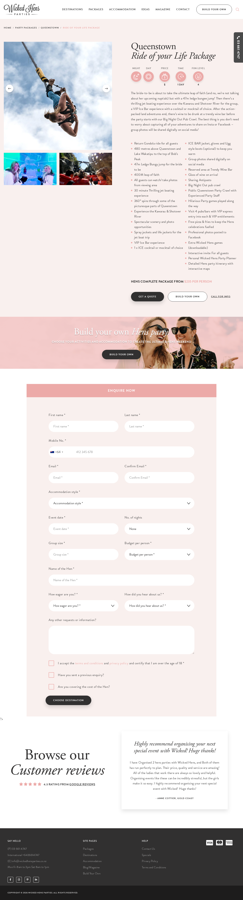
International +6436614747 (23, 855)
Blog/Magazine (91, 867)
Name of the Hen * (61, 568)
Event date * (57, 517)
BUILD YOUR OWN (121, 354)
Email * (53, 466)
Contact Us (148, 849)
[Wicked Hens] (22, 9)
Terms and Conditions (154, 867)
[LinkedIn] (36, 880)
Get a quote (147, 297)
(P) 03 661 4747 (17, 849)
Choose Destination (68, 700)
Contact (183, 9)
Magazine (162, 9)
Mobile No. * (57, 440)
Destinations (72, 9)
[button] (9, 88)
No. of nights (133, 517)
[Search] (237, 9)
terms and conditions (89, 663)
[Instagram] (19, 880)
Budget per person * (138, 543)
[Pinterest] (27, 880)
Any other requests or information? (72, 620)
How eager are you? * (63, 594)
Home (7, 27)
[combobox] (56, 452)
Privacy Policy (150, 861)
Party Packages (26, 27)
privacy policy (119, 663)
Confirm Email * (136, 466)
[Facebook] (10, 880)
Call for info (220, 296)
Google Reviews (82, 784)
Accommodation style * (64, 491)
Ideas (145, 9)
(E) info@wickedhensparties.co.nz (27, 861)
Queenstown (50, 27)
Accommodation (122, 9)
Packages (96, 9)
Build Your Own (214, 9)
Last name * (132, 415)
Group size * (57, 543)
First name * (57, 415)
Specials (146, 855)
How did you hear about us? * (144, 594)
